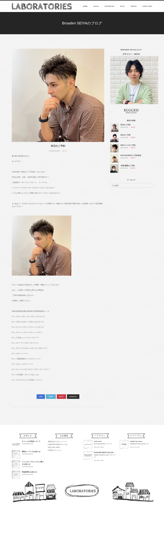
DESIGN (134, 6)
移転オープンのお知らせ (31, 451)
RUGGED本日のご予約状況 (130, 155)
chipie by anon (136, 441)
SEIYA (64, 151)
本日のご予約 (125, 125)
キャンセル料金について (31, 441)
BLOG (122, 6)
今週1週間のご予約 (127, 166)
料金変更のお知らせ (29, 472)
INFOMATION (109, 6)
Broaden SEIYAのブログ (131, 50)
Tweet (50, 396)
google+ (73, 396)
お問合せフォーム (54, 450)
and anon (98, 441)
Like (41, 396)
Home (85, 6)
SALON (96, 6)
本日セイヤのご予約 (128, 145)
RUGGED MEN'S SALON (103, 452)
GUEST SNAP (147, 6)
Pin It (61, 396)
